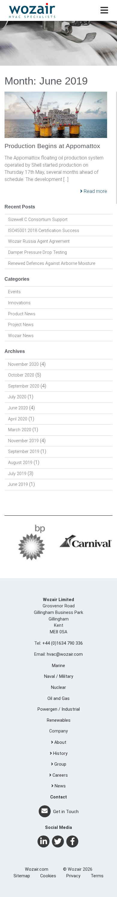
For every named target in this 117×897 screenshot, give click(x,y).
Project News (21, 324)
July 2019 (17, 473)
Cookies (48, 875)
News (59, 786)
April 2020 (17, 419)
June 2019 (18, 484)
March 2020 (19, 429)
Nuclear (58, 687)
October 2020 (21, 375)
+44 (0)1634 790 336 (62, 643)
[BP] (31, 542)
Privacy (73, 875)
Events (14, 291)
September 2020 (23, 386)
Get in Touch (65, 811)
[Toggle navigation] (104, 10)
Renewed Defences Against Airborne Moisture (51, 263)
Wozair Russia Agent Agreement (39, 241)
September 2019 (23, 451)
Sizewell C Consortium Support (38, 219)
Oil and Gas (58, 698)
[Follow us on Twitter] (58, 841)
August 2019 (20, 462)
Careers (59, 775)
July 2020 (17, 397)
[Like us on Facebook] (72, 841)
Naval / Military (58, 676)
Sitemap (22, 875)
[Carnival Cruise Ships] (85, 542)
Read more (94, 191)
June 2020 (18, 408)
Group (59, 764)
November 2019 (23, 440)
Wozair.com (36, 869)
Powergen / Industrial (59, 709)
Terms (97, 875)
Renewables (58, 720)
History (60, 753)
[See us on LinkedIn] (44, 841)
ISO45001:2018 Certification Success (43, 230)
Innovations (19, 302)
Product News (21, 314)
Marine (58, 665)
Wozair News (21, 335)
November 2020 (23, 364)
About (59, 742)
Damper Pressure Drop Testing (37, 252)
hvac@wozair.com (65, 654)
